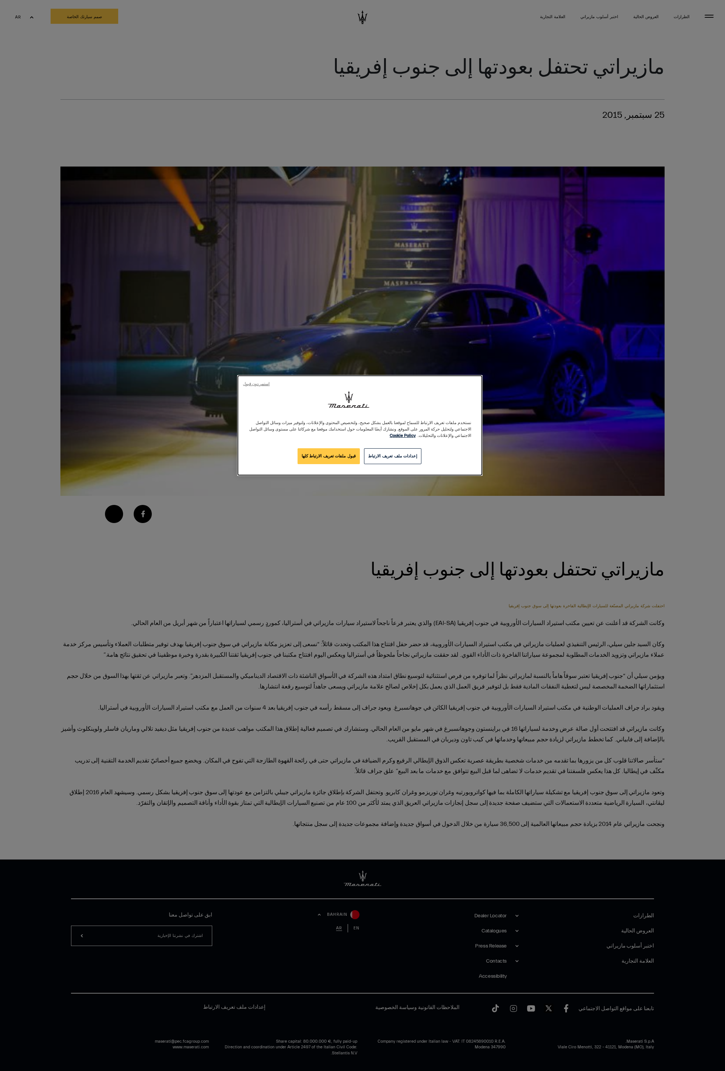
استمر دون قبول (256, 384)
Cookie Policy (403, 435)
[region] (360, 425)
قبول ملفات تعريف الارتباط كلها (329, 456)
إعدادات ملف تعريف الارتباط (392, 456)
